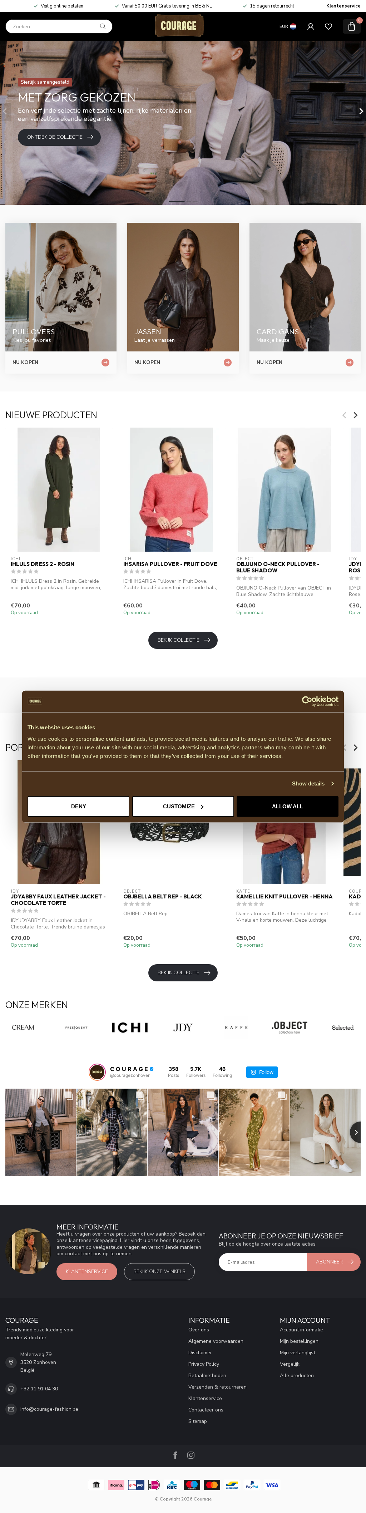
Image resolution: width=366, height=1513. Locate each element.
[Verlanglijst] (328, 26)
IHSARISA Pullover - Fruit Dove (170, 564)
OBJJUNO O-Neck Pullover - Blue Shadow (278, 567)
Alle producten (297, 1375)
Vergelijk (290, 1364)
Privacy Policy (203, 1364)
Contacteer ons (205, 1409)
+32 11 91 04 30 (39, 1388)
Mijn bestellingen (299, 1341)
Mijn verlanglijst (297, 1352)
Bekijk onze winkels (159, 1271)
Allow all (287, 806)
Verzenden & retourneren (217, 1387)
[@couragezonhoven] (97, 1072)
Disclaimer (200, 1352)
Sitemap (197, 1421)
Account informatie (301, 1329)
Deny (78, 806)
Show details (308, 783)
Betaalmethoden (207, 1375)
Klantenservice (343, 6)
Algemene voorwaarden (215, 1341)
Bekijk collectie (178, 640)
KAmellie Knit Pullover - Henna (284, 896)
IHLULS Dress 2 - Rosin (42, 564)
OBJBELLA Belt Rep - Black (162, 896)
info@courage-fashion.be (49, 1409)
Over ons (198, 1329)
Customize (179, 806)
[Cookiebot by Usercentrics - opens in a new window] (307, 701)
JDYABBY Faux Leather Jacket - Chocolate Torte (58, 899)
